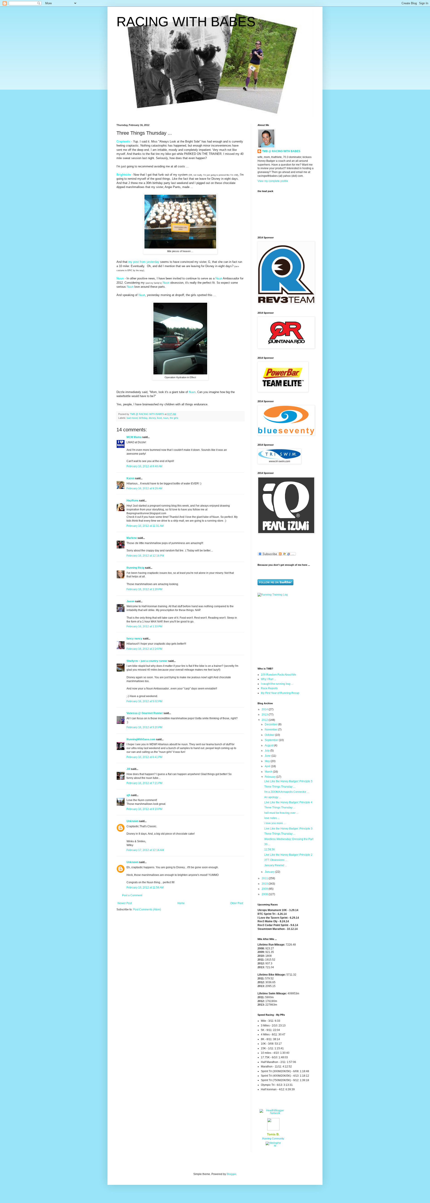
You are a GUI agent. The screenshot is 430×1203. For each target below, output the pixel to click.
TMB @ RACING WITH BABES (281, 151)
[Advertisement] (286, 631)
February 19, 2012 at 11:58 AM (145, 887)
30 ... (267, 844)
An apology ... (272, 797)
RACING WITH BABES (186, 21)
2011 (265, 878)
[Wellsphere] (273, 1145)
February (270, 776)
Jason (130, 601)
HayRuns (132, 500)
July (267, 750)
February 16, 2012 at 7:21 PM (144, 783)
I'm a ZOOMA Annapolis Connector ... (286, 791)
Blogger (231, 1174)
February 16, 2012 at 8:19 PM (144, 809)
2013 (265, 714)
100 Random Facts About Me (278, 674)
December (271, 724)
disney (152, 418)
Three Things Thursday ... (279, 786)
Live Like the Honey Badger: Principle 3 (288, 828)
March (269, 771)
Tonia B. (273, 1134)
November (271, 729)
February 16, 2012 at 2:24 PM (144, 648)
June (268, 755)
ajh (128, 795)
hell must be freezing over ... (281, 812)
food (159, 418)
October (270, 734)
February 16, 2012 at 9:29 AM (144, 488)
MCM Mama (134, 437)
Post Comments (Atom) (147, 909)
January (270, 871)
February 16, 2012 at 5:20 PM (144, 727)
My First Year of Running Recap (280, 693)
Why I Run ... (268, 679)
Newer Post (125, 903)
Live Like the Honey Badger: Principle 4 (288, 802)
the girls (174, 418)
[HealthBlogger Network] (273, 1113)
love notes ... (272, 818)
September (272, 740)
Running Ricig (135, 567)
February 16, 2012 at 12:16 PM (145, 555)
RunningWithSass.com (141, 739)
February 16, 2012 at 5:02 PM (144, 701)
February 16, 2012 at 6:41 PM (144, 757)
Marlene (132, 538)
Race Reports (269, 688)
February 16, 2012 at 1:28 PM (144, 589)
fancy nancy (134, 638)
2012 (265, 719)
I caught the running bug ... (277, 683)
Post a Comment (132, 895)
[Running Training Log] (273, 594)
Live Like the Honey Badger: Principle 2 (288, 854)
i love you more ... (275, 823)
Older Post (236, 903)
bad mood (132, 418)
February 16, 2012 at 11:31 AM (145, 525)
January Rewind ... (275, 865)
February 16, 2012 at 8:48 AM (144, 466)
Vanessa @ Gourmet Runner (145, 713)
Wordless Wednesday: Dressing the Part (288, 839)
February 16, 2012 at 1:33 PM (144, 626)
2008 (265, 894)
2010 (265, 883)
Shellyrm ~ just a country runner (147, 661)
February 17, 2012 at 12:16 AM (145, 850)
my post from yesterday (143, 261)
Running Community (273, 1138)
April (268, 766)
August (269, 745)
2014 (265, 709)
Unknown (132, 821)
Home (181, 903)
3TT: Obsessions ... (275, 860)
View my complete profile (273, 181)
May (268, 761)
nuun (165, 418)
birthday (143, 418)
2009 (265, 888)
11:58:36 (269, 849)
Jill (128, 769)
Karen (130, 478)
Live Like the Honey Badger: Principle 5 (288, 781)
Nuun (218, 278)
